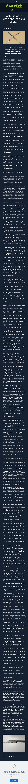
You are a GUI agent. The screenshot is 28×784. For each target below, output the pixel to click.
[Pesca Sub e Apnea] (14, 6)
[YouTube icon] (14, 1)
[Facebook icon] (12, 1)
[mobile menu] (26, 2)
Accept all (14, 780)
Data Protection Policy (15, 774)
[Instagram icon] (16, 1)
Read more (14, 776)
